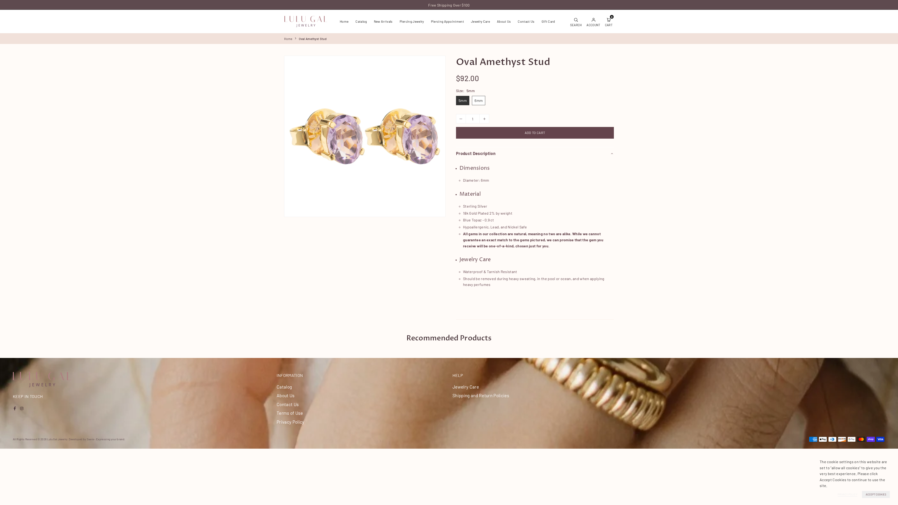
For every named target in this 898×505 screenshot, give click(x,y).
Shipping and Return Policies (481, 395)
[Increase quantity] (484, 118)
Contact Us (526, 21)
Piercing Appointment (447, 21)
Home (344, 21)
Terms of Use (290, 413)
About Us (504, 21)
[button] (609, 21)
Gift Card (548, 21)
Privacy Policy (290, 422)
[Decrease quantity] (461, 118)
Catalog (361, 21)
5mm (463, 100)
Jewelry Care (480, 21)
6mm (478, 100)
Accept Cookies (876, 494)
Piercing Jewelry (412, 21)
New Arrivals (383, 21)
